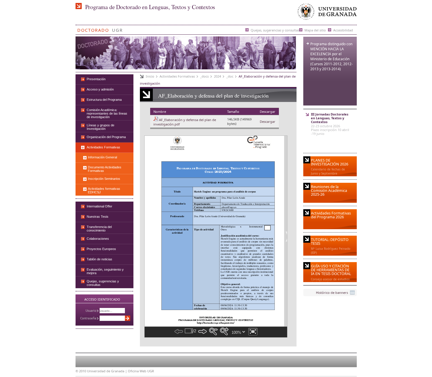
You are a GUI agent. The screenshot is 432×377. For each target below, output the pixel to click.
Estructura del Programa (104, 99)
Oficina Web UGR (141, 371)
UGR (117, 29)
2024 (217, 76)
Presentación (96, 79)
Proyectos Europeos (101, 249)
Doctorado (93, 29)
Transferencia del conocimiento (99, 228)
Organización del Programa (106, 137)
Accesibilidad (343, 30)
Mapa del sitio (315, 30)
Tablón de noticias (99, 259)
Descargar (267, 121)
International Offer (99, 206)
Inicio (150, 76)
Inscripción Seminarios (104, 178)
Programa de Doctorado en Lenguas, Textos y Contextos (150, 7)
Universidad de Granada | (107, 371)
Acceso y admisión (100, 89)
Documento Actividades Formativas (104, 168)
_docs (204, 76)
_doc (229, 76)
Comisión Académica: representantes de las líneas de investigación (107, 113)
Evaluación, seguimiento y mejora (105, 271)
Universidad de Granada (326, 13)
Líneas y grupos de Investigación (100, 126)
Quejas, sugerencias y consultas (275, 30)
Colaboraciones (98, 238)
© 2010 (81, 371)
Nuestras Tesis (97, 216)
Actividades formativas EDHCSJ (104, 190)
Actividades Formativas (177, 76)
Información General (102, 157)
